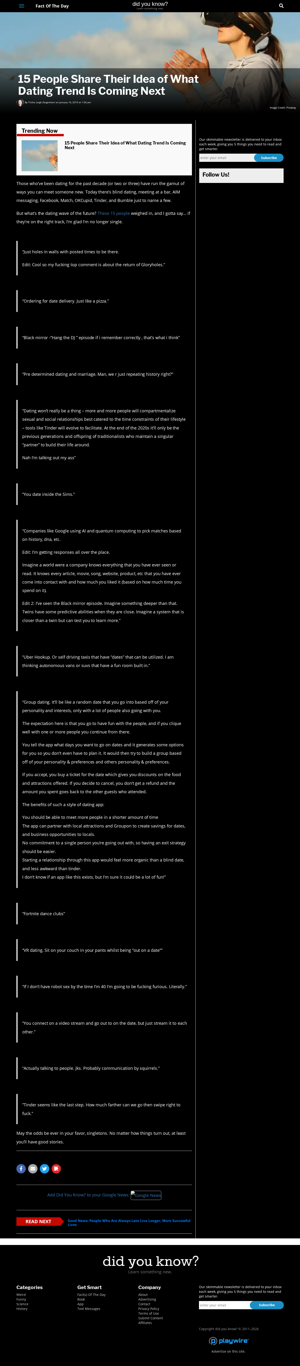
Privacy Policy (148, 1308)
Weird (21, 1294)
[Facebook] (247, 6)
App (80, 1304)
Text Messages (88, 1308)
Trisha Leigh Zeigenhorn (41, 102)
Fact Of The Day (51, 6)
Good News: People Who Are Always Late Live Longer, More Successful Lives (129, 1222)
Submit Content (150, 1318)
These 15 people (114, 213)
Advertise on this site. (228, 1351)
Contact (144, 1304)
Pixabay (291, 107)
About (143, 1294)
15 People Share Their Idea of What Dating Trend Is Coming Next (125, 145)
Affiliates (145, 1322)
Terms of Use (148, 1313)
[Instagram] (264, 6)
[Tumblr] (272, 6)
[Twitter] (255, 6)
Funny (21, 1299)
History (21, 1308)
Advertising (147, 1299)
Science (22, 1304)
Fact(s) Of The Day (91, 1294)
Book (81, 1299)
